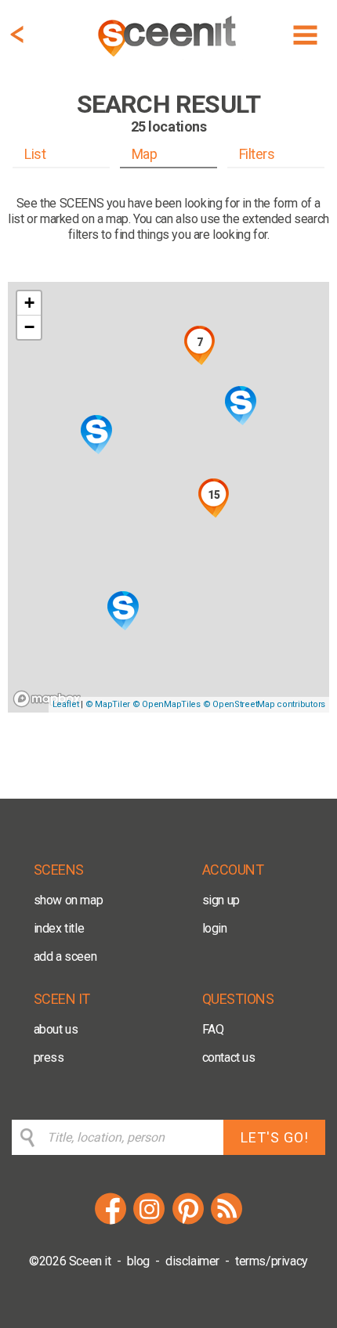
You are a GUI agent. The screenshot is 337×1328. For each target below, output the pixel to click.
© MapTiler (107, 704)
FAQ (213, 1029)
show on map (68, 900)
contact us (228, 1057)
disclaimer (192, 1261)
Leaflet (66, 704)
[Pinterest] (188, 1221)
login (214, 928)
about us (56, 1029)
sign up (221, 900)
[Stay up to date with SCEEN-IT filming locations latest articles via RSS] (226, 1221)
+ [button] (29, 302)
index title (59, 928)
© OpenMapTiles (166, 704)
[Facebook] (110, 1221)
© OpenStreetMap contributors (264, 704)
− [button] (29, 327)
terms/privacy (271, 1261)
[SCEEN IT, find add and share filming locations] (168, 59)
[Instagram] (149, 1221)
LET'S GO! (275, 1137)
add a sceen (65, 956)
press (49, 1057)
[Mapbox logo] (47, 699)
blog (138, 1261)
